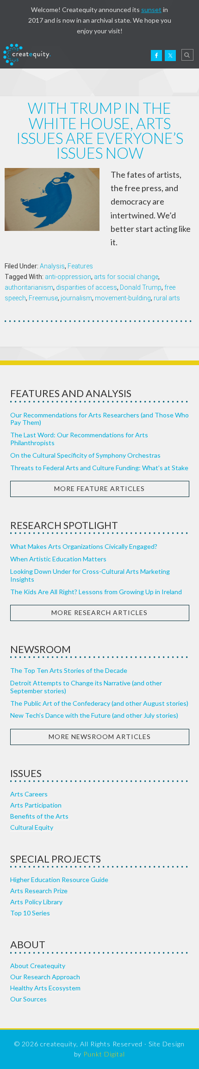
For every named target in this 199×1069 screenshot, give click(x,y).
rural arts (167, 298)
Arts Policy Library (36, 902)
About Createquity (37, 966)
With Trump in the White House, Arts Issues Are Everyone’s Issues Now (99, 130)
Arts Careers (29, 794)
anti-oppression (68, 276)
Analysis (52, 266)
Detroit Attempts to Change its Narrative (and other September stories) (86, 687)
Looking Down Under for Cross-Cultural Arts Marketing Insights (90, 575)
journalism (76, 298)
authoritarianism (29, 287)
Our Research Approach (45, 977)
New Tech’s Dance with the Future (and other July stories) (94, 715)
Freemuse (43, 298)
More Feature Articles (99, 488)
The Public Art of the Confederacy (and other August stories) (99, 703)
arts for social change (126, 276)
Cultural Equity (31, 827)
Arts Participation (36, 805)
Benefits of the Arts (39, 816)
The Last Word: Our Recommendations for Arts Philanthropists (79, 439)
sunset (151, 9)
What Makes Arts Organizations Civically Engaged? (83, 546)
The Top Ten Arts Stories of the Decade (68, 670)
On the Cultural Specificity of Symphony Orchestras (85, 455)
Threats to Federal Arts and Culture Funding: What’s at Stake (99, 468)
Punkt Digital (104, 1054)
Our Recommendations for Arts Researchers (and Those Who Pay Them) (99, 419)
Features (80, 266)
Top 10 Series (30, 913)
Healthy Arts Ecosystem (45, 988)
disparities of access (86, 287)
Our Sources (28, 999)
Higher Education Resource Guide (59, 879)
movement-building (123, 298)
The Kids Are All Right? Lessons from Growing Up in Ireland (96, 592)
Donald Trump (141, 287)
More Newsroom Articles (100, 736)
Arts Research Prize (39, 891)
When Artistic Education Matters (58, 559)
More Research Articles (99, 612)
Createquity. (26, 54)
